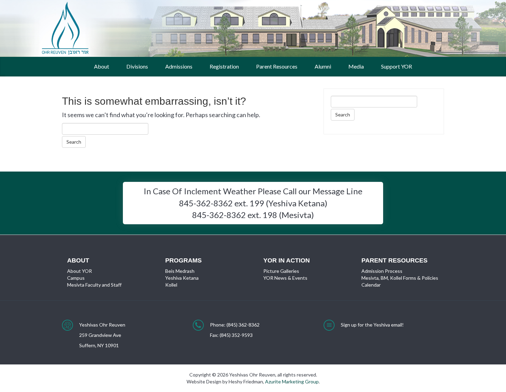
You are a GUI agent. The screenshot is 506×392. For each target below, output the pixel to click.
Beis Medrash (179, 271)
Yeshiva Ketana (182, 278)
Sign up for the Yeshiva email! (372, 325)
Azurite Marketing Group (292, 381)
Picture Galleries (281, 271)
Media (356, 66)
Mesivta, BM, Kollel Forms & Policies (399, 278)
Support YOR (396, 66)
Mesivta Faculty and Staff (94, 285)
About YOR (79, 271)
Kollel (171, 285)
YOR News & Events (285, 278)
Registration (224, 66)
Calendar (371, 285)
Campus (76, 278)
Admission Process (381, 271)
